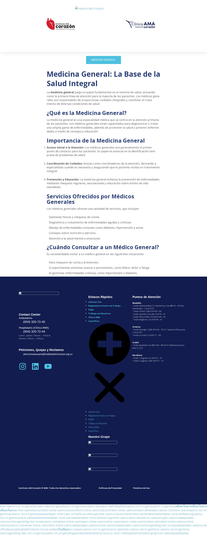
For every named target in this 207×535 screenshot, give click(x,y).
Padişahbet (119, 506)
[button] (109, 366)
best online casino (71, 521)
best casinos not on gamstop (18, 506)
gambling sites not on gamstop (28, 533)
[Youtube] (48, 366)
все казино (75, 529)
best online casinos (174, 521)
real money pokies (46, 529)
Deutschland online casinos (49, 510)
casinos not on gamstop (141, 506)
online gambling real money (26, 521)
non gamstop (58, 506)
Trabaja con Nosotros (99, 313)
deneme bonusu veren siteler (110, 533)
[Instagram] (22, 366)
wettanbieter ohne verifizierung (174, 514)
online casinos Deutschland (114, 514)
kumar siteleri (163, 533)
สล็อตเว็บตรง (183, 506)
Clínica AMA (94, 317)
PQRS (91, 309)
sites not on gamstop (60, 533)
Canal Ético (94, 321)
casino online (51, 521)
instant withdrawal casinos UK (153, 510)
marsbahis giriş (146, 533)
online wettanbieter (143, 514)
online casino (24, 510)
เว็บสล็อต (62, 529)
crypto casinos (169, 518)
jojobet (133, 533)
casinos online (18, 525)
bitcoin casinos (151, 518)
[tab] (103, 60)
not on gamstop (77, 506)
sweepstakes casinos (85, 525)
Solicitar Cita (95, 302)
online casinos (114, 521)
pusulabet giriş (17, 529)
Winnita (30, 529)
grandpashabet (82, 533)
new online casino (38, 525)
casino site (93, 506)
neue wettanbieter (31, 518)
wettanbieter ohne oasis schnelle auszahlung (69, 514)
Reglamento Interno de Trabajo (104, 305)
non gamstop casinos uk (127, 529)
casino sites (43, 506)
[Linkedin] (35, 366)
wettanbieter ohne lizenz (57, 518)
